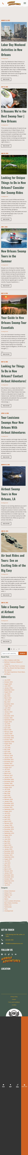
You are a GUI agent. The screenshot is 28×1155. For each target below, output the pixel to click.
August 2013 (8, 859)
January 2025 (8, 688)
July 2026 (7, 680)
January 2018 (8, 757)
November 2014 (9, 829)
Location (14, 1005)
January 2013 (8, 873)
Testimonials (8, 907)
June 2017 (7, 771)
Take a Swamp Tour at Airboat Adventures (13, 611)
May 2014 (7, 841)
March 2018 (7, 753)
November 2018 (9, 737)
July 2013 (7, 861)
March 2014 (7, 845)
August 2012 (8, 883)
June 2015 (7, 815)
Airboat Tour (8, 893)
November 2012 (9, 877)
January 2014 (8, 849)
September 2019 (9, 720)
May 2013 (7, 865)
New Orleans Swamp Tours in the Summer (13, 256)
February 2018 (8, 755)
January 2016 (8, 801)
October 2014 (8, 831)
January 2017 (8, 777)
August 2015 (8, 811)
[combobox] (9, 653)
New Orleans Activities (11, 903)
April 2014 (7, 843)
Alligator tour (8, 895)
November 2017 (9, 761)
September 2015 (9, 809)
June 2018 (7, 747)
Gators (6, 899)
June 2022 (7, 708)
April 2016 (7, 795)
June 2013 (7, 863)
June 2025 (7, 686)
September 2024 (9, 690)
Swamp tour (7, 905)
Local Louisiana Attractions (12, 901)
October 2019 (8, 718)
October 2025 (8, 682)
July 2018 (7, 745)
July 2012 (7, 885)
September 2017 (9, 765)
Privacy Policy (14, 996)
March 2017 (7, 773)
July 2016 (7, 789)
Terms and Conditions (14, 1002)
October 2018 (8, 739)
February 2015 (8, 823)
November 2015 (9, 805)
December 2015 (9, 803)
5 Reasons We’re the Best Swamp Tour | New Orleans (13, 116)
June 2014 (7, 839)
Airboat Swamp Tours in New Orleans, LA (10, 494)
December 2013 (9, 851)
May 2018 (7, 749)
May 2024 (7, 696)
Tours (6, 909)
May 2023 (7, 702)
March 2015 (7, 821)
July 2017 (7, 769)
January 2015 (8, 825)
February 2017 (8, 775)
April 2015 (7, 819)
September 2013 (9, 857)
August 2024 (8, 692)
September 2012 (9, 881)
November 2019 (9, 716)
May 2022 (7, 710)
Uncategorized (4, 58)
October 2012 (8, 879)
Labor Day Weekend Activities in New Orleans (13, 49)
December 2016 (9, 779)
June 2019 (7, 726)
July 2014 (7, 837)
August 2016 (8, 787)
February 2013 (8, 871)
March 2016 (7, 797)
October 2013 (8, 855)
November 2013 (9, 853)
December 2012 (9, 875)
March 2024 (7, 698)
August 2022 (8, 706)
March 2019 (7, 729)
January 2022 (8, 712)
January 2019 (8, 733)
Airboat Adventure (9, 891)
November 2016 (9, 781)
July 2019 (7, 724)
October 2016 (8, 783)
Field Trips (7, 897)
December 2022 (9, 704)
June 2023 (7, 700)
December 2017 (9, 759)
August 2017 (8, 767)
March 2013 (7, 869)
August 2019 (8, 722)
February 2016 (8, 799)
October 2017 (8, 763)
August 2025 (8, 684)
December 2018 (9, 735)
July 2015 (7, 813)
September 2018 (9, 741)
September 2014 (9, 833)
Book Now (24, 1086)
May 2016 (7, 793)
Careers (14, 999)
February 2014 (8, 847)
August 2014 (8, 835)
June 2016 (7, 791)
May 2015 (7, 817)
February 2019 (8, 732)
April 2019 (7, 728)
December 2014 (9, 827)
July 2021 (7, 714)
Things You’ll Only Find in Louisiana (14, 666)
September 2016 (9, 785)
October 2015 (8, 807)
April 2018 (7, 751)
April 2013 (7, 867)
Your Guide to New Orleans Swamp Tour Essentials (13, 322)
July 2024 (7, 694)
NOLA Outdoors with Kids (12, 660)
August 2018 (8, 743)
